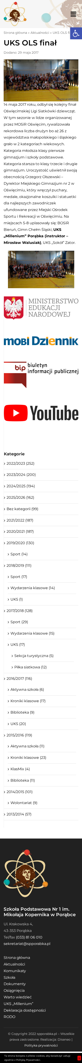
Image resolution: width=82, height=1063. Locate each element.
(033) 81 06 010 (29, 937)
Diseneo (64, 1039)
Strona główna (15, 33)
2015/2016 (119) (19, 735)
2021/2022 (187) (20, 520)
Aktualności (40, 33)
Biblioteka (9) (22, 712)
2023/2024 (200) (21, 474)
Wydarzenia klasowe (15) (32, 633)
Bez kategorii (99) (22, 509)
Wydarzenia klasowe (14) (32, 588)
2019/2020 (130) (20, 543)
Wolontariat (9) (23, 803)
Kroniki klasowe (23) (28, 757)
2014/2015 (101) (20, 792)
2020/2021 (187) (20, 531)
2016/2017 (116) (19, 678)
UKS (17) (17, 644)
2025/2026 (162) (20, 497)
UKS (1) (16, 599)
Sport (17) (18, 577)
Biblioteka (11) (22, 780)
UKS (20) (18, 724)
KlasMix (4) (20, 769)
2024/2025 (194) (21, 486)
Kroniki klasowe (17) (28, 701)
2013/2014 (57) (19, 814)
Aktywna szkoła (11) (27, 746)
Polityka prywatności (41, 1045)
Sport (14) (19, 554)
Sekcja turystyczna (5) (34, 656)
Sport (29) (19, 622)
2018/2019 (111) (19, 565)
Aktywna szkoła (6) (27, 689)
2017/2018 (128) (20, 611)
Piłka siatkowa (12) (30, 667)
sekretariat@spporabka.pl (27, 944)
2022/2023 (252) (20, 463)
